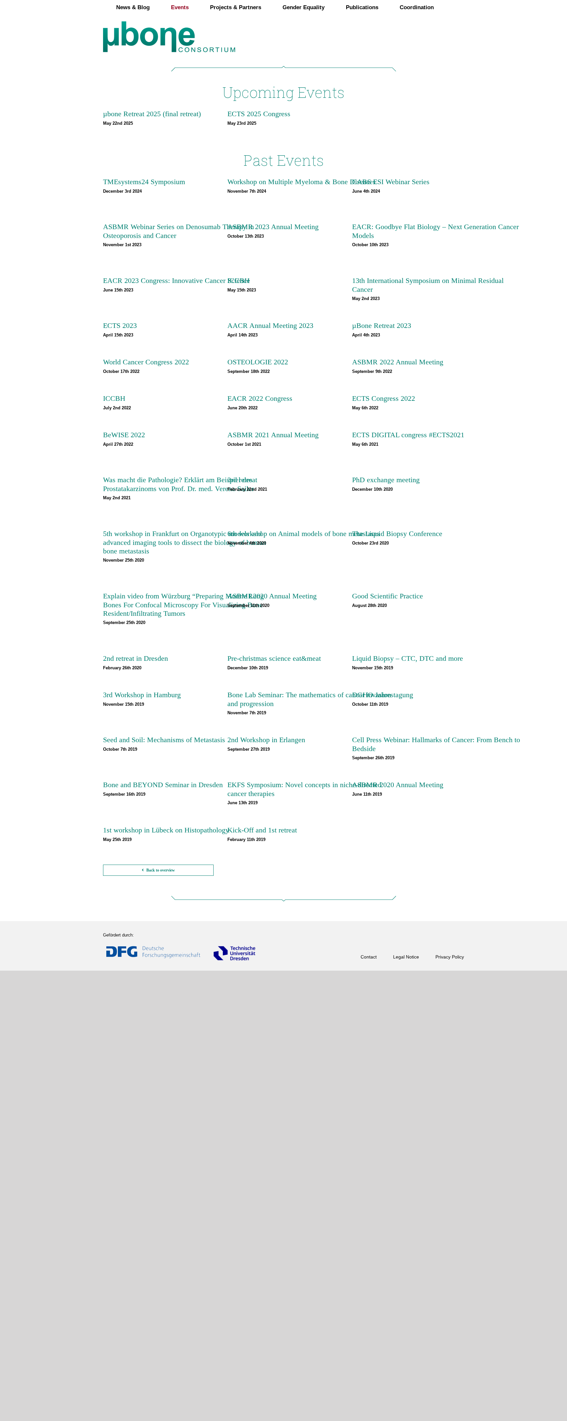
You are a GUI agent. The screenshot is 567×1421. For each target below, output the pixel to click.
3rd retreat (242, 480)
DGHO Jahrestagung (382, 695)
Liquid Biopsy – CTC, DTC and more (407, 658)
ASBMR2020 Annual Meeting (272, 596)
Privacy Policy (449, 956)
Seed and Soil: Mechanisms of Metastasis (164, 740)
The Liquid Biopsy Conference (397, 533)
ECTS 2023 (120, 325)
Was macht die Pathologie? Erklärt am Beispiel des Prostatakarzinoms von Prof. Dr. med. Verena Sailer (178, 484)
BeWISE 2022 (124, 435)
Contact (369, 956)
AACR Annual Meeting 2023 (270, 325)
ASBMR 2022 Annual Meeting (397, 362)
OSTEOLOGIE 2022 (257, 362)
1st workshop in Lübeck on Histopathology (166, 830)
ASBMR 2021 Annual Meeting (273, 435)
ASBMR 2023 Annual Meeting (273, 227)
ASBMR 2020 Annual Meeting (397, 785)
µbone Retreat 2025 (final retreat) (152, 114)
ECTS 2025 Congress (258, 114)
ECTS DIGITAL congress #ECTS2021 (408, 435)
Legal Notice (406, 956)
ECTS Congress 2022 (383, 398)
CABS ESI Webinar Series (391, 182)
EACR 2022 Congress (259, 398)
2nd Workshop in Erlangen (266, 740)
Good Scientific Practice (387, 596)
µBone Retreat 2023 (381, 325)
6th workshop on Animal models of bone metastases (303, 533)
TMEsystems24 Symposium (144, 182)
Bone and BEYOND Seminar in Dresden (163, 785)
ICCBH (238, 280)
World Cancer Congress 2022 (146, 362)
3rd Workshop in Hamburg (142, 695)
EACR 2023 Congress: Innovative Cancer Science (176, 280)
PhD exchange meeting (386, 480)
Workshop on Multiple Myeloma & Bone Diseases (301, 182)
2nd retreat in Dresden (135, 658)
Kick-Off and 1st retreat (262, 830)
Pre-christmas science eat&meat (274, 658)
